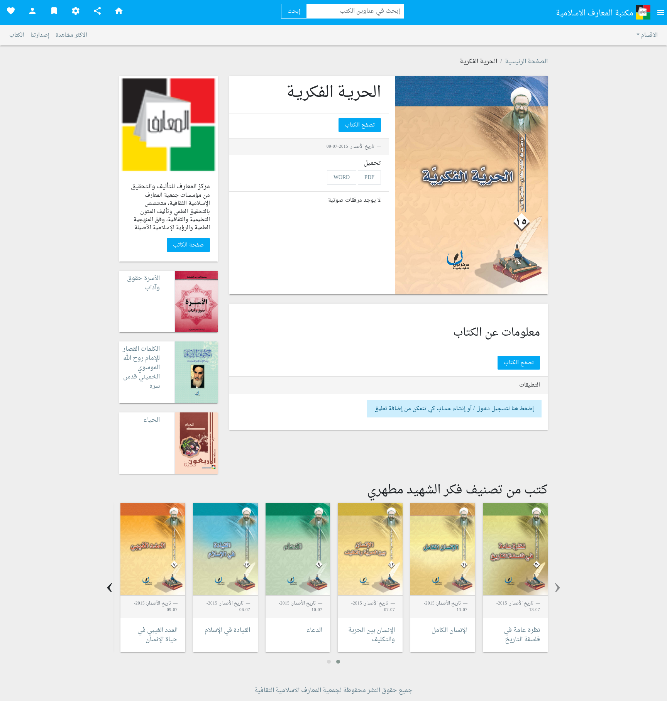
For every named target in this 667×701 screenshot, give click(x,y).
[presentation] (557, 587)
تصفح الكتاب (360, 125)
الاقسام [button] (649, 35)
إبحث (294, 11)
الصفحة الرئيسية (526, 62)
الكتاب (16, 35)
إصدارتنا (39, 35)
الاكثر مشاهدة (71, 35)
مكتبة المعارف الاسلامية (595, 13)
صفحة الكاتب (188, 245)
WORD (342, 177)
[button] (338, 662)
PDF (369, 177)
